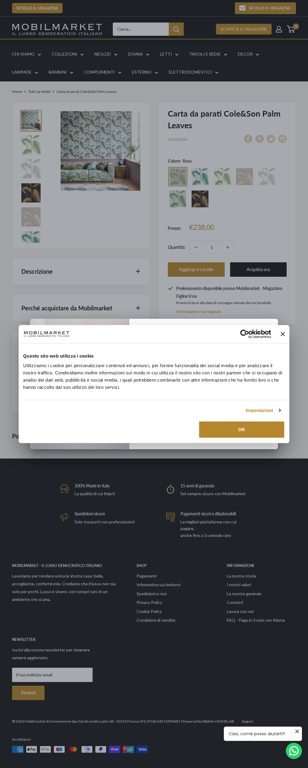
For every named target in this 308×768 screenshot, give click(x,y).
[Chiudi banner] (283, 334)
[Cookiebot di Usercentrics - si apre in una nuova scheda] (244, 334)
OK (241, 429)
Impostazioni (259, 410)
